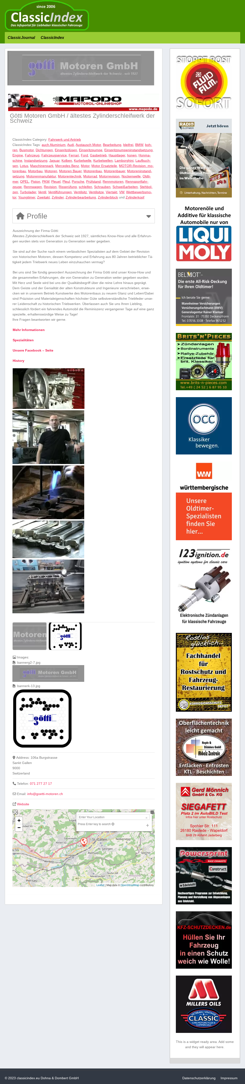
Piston (35, 181)
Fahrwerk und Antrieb (64, 139)
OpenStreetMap (130, 885)
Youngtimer (26, 197)
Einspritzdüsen (66, 150)
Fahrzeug (32, 155)
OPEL (24, 181)
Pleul (66, 181)
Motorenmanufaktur (41, 176)
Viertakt (111, 192)
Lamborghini (124, 160)
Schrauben (102, 187)
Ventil (42, 192)
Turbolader (28, 192)
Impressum (229, 1078)
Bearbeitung (112, 145)
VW (121, 192)
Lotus (24, 166)
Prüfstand (93, 181)
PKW (45, 181)
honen (132, 155)
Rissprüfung (68, 187)
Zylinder (58, 197)
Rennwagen (33, 187)
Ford (84, 155)
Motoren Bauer (70, 171)
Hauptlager (117, 155)
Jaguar (54, 160)
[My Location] (112, 824)
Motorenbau (93, 171)
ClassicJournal (21, 38)
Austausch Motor (88, 145)
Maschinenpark (41, 166)
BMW (139, 145)
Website (23, 804)
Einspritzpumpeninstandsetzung (128, 150)
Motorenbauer (114, 171)
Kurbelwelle (82, 160)
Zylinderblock (108, 197)
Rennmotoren (113, 181)
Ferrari (74, 155)
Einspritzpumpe (90, 150)
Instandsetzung (35, 160)
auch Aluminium (54, 145)
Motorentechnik (69, 176)
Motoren (51, 171)
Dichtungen (44, 150)
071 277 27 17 (41, 783)
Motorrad (90, 176)
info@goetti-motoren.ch (45, 794)
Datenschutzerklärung (199, 1078)
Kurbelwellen (103, 160)
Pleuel (56, 181)
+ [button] (19, 820)
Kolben (66, 160)
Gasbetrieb (98, 155)
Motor (85, 166)
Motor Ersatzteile (104, 166)
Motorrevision (109, 176)
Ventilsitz (80, 192)
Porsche (78, 181)
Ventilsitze (96, 192)
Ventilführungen (60, 192)
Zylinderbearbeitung (81, 197)
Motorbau (35, 171)
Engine (17, 155)
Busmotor (26, 150)
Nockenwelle (131, 176)
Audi (70, 145)
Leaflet (100, 885)
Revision (50, 187)
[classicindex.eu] (47, 29)
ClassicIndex (52, 38)
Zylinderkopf (135, 197)
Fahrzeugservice (54, 155)
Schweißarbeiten (125, 187)
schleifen (85, 187)
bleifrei (128, 145)
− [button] (19, 828)
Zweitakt (43, 197)
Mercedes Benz (67, 166)
